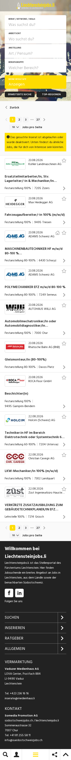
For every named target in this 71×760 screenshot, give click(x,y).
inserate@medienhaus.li (20, 698)
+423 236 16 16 (19, 693)
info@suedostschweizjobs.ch (23, 740)
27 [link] (38, 119)
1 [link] (12, 119)
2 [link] (19, 119)
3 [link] (26, 119)
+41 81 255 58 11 (20, 735)
